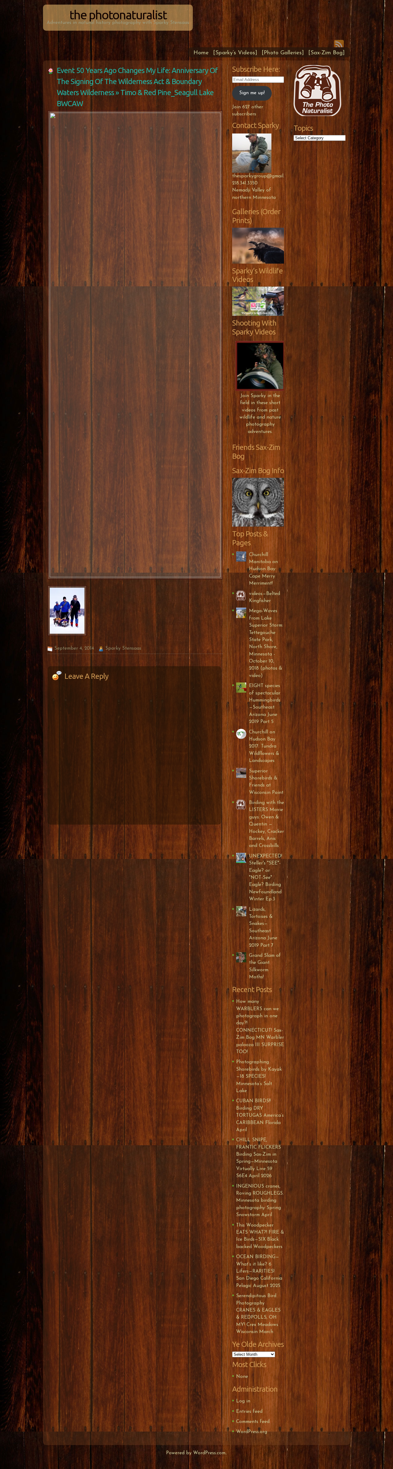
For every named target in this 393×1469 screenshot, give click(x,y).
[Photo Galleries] (283, 53)
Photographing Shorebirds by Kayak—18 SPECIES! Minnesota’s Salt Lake (259, 1076)
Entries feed (249, 1411)
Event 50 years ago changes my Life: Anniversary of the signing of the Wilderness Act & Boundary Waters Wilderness (137, 81)
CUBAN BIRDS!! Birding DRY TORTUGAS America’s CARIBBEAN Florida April (260, 1115)
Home (201, 53)
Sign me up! (252, 93)
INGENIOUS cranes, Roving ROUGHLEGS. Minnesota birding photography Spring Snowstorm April (260, 1201)
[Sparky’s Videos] (235, 53)
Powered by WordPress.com (195, 1453)
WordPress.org (251, 1431)
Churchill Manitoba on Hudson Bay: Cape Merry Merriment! (263, 569)
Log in (243, 1401)
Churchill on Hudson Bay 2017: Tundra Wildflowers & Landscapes (264, 746)
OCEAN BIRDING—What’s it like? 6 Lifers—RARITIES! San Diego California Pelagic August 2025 (259, 1271)
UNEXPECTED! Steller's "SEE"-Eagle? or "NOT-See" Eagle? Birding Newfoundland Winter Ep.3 (265, 878)
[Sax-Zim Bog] (326, 53)
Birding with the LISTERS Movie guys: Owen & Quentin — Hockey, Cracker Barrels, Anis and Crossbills (266, 824)
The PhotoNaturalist (118, 15)
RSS (339, 43)
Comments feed (253, 1421)
